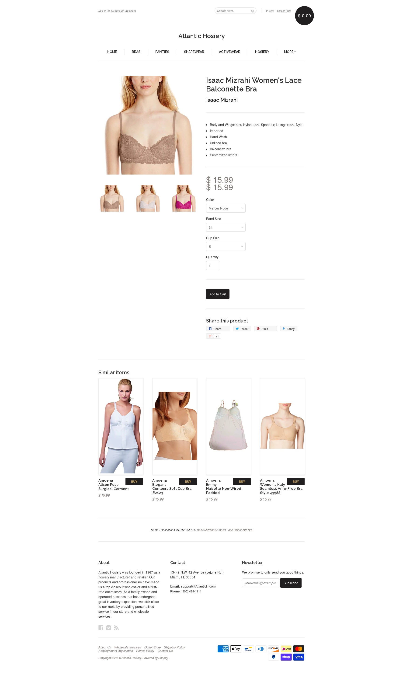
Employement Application (115, 650)
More (289, 52)
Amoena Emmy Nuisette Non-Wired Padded (223, 486)
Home (112, 52)
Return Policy (145, 650)
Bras (136, 52)
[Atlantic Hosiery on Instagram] (108, 627)
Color (210, 199)
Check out (284, 10)
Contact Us (165, 650)
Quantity (212, 257)
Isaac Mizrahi (222, 100)
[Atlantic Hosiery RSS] (116, 627)
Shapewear (194, 52)
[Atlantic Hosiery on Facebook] (101, 627)
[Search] (252, 10)
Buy (134, 481)
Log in (102, 10)
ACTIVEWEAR (185, 530)
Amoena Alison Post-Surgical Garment (113, 484)
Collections (168, 530)
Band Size (213, 218)
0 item (270, 10)
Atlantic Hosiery (201, 35)
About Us (104, 647)
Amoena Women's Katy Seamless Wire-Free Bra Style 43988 (281, 486)
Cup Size (212, 237)
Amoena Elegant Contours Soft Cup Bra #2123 (171, 486)
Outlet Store (152, 647)
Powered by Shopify (155, 658)
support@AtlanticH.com (198, 586)
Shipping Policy (174, 647)
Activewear (229, 52)
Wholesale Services (127, 647)
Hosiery (262, 52)
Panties (162, 52)
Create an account (123, 10)
